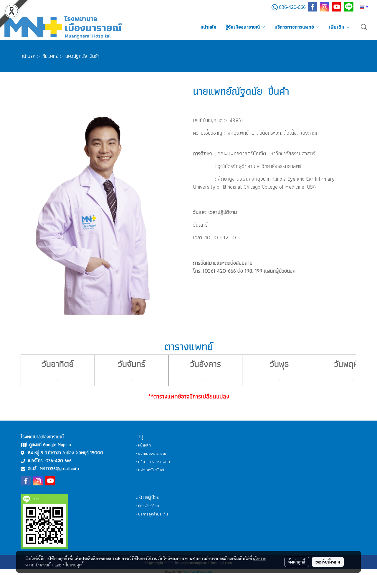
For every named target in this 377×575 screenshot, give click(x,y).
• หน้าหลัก (143, 445)
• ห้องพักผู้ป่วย (147, 505)
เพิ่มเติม (337, 27)
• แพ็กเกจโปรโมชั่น (150, 470)
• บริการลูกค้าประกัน (151, 514)
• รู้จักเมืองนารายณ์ (150, 453)
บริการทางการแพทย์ (295, 27)
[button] (364, 27)
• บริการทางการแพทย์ (152, 461)
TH (366, 7)
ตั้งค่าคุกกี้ (296, 561)
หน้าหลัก (208, 27)
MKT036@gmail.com (59, 468)
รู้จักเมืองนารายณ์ (243, 27)
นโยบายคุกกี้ (73, 564)
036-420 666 (58, 460)
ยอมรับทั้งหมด (327, 561)
